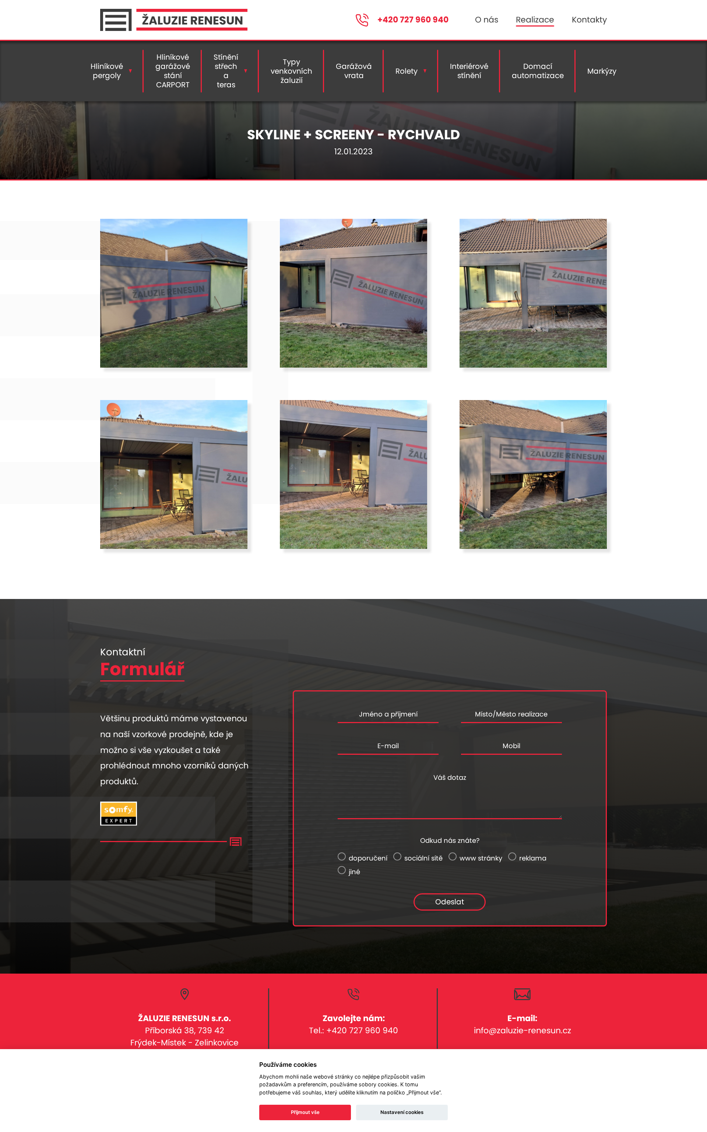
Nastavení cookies (401, 1112)
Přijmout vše (305, 1112)
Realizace (535, 19)
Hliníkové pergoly (107, 71)
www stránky (481, 858)
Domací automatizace (538, 71)
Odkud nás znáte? (449, 840)
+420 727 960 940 (413, 20)
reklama (532, 858)
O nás (486, 19)
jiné (354, 871)
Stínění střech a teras (226, 71)
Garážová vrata (354, 71)
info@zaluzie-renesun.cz (522, 1030)
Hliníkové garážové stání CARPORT (172, 71)
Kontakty (589, 19)
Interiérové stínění (469, 71)
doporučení (368, 858)
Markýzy (601, 71)
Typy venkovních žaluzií (291, 71)
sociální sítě (423, 858)
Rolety (406, 71)
